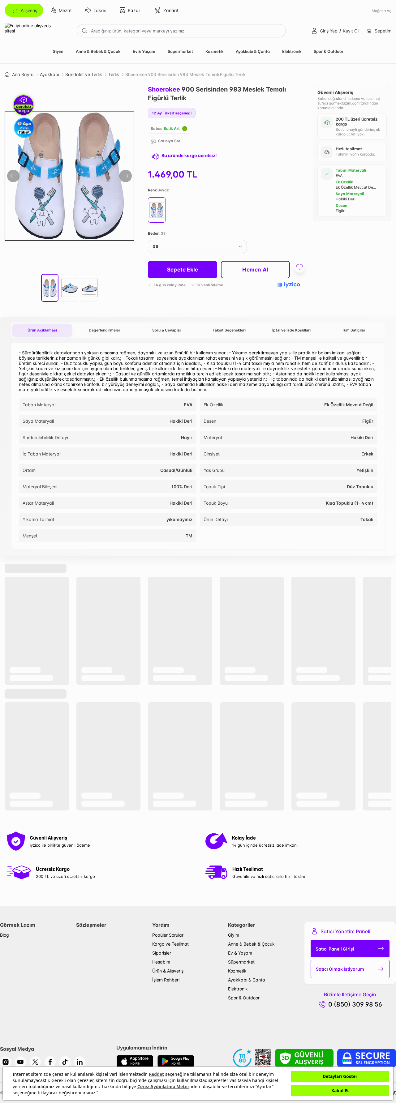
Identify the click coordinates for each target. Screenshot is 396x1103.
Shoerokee (164, 89)
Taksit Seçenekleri (229, 330)
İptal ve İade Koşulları (291, 330)
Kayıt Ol (351, 30)
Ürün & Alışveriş (167, 970)
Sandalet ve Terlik (83, 74)
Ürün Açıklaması (42, 330)
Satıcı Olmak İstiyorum (340, 969)
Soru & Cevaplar (166, 330)
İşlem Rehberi (165, 979)
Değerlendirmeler (104, 330)
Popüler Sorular (167, 935)
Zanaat (171, 10)
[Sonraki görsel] (125, 176)
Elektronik (291, 51)
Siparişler (161, 953)
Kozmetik (214, 51)
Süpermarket (180, 51)
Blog (4, 935)
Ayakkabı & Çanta (253, 51)
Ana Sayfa (23, 74)
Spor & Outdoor (328, 51)
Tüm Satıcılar (353, 330)
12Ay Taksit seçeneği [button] (172, 113)
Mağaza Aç (381, 10)
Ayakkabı (49, 74)
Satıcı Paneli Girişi (335, 948)
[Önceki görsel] (13, 176)
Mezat (65, 10)
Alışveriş (29, 10)
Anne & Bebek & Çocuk (98, 51)
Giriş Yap (329, 30)
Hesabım (161, 961)
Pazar (134, 10)
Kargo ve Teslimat (170, 944)
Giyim (58, 51)
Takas (99, 10)
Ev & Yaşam (144, 51)
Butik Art (172, 128)
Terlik (113, 74)
